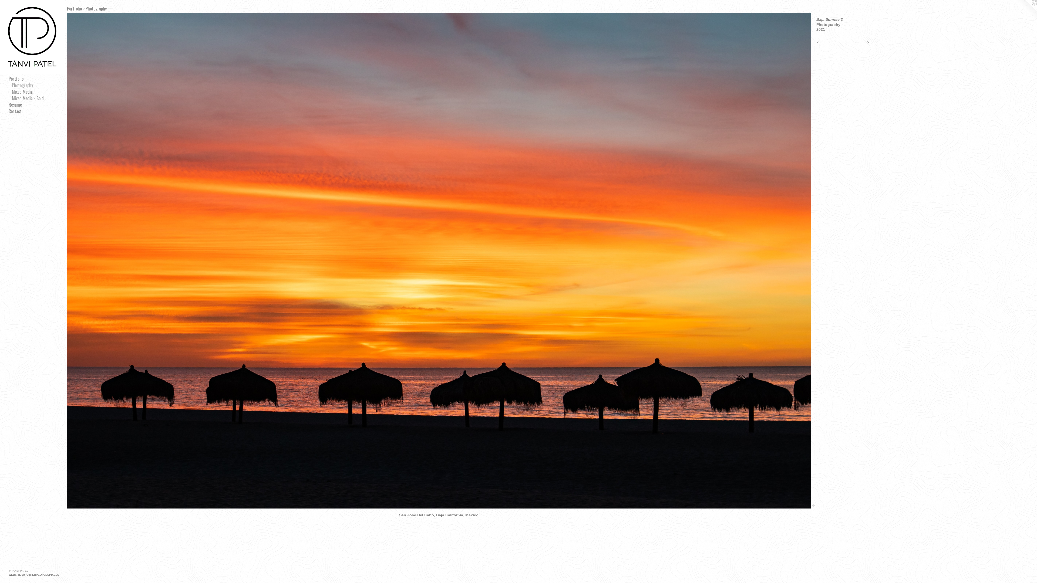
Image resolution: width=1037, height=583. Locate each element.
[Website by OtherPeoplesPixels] (1026, 11)
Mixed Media (22, 92)
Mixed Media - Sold (28, 98)
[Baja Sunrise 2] (439, 261)
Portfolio (16, 79)
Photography (22, 85)
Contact (15, 111)
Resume (15, 104)
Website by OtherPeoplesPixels (34, 574)
